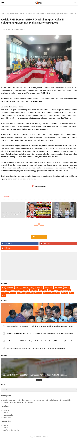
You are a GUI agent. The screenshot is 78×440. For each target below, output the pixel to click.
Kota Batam (34, 290)
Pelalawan (12, 293)
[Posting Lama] (42, 224)
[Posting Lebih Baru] (36, 224)
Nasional (4, 293)
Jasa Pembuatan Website (11, 430)
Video (3, 295)
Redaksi (5, 427)
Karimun (4, 290)
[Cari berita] (75, 2)
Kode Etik (5, 413)
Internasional (58, 287)
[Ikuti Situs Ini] (19, 248)
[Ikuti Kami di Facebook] (19, 243)
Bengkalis (25, 287)
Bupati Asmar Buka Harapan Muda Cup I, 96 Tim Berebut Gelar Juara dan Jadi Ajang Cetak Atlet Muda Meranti (41, 333)
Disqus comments (39, 237)
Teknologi (64, 293)
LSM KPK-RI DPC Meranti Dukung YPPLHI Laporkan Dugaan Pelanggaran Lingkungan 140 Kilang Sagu (38, 213)
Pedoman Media (8, 415)
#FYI (3, 287)
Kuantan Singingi (65, 290)
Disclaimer (6, 410)
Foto (31, 287)
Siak (52, 293)
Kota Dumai (43, 290)
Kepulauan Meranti (19, 29)
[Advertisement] (39, 266)
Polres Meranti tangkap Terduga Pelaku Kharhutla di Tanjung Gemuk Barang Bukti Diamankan (36, 348)
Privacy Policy (7, 417)
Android (17, 287)
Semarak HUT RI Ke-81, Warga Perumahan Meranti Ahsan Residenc (11, 214)
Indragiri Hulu (48, 287)
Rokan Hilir (29, 293)
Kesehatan (25, 290)
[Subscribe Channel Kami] (58, 243)
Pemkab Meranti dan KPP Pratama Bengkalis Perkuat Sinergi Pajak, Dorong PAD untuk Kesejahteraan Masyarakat (64, 213)
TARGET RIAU (44, 437)
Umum (72, 293)
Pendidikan (21, 293)
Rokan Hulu (38, 293)
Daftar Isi (5, 425)
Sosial (58, 293)
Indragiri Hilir (38, 287)
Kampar (66, 287)
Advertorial (10, 287)
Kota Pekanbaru (53, 290)
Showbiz (46, 293)
